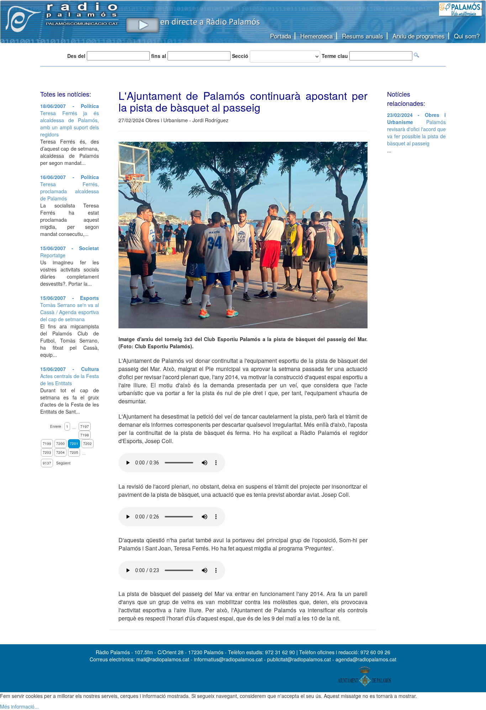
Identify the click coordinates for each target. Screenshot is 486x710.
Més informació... (19, 706)
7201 (74, 443)
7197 (84, 426)
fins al (158, 55)
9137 (47, 463)
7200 (60, 443)
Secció (240, 55)
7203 (47, 452)
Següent (63, 463)
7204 (60, 452)
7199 (47, 443)
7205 (74, 452)
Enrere (55, 426)
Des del (76, 55)
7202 (87, 443)
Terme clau (335, 55)
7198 (84, 434)
